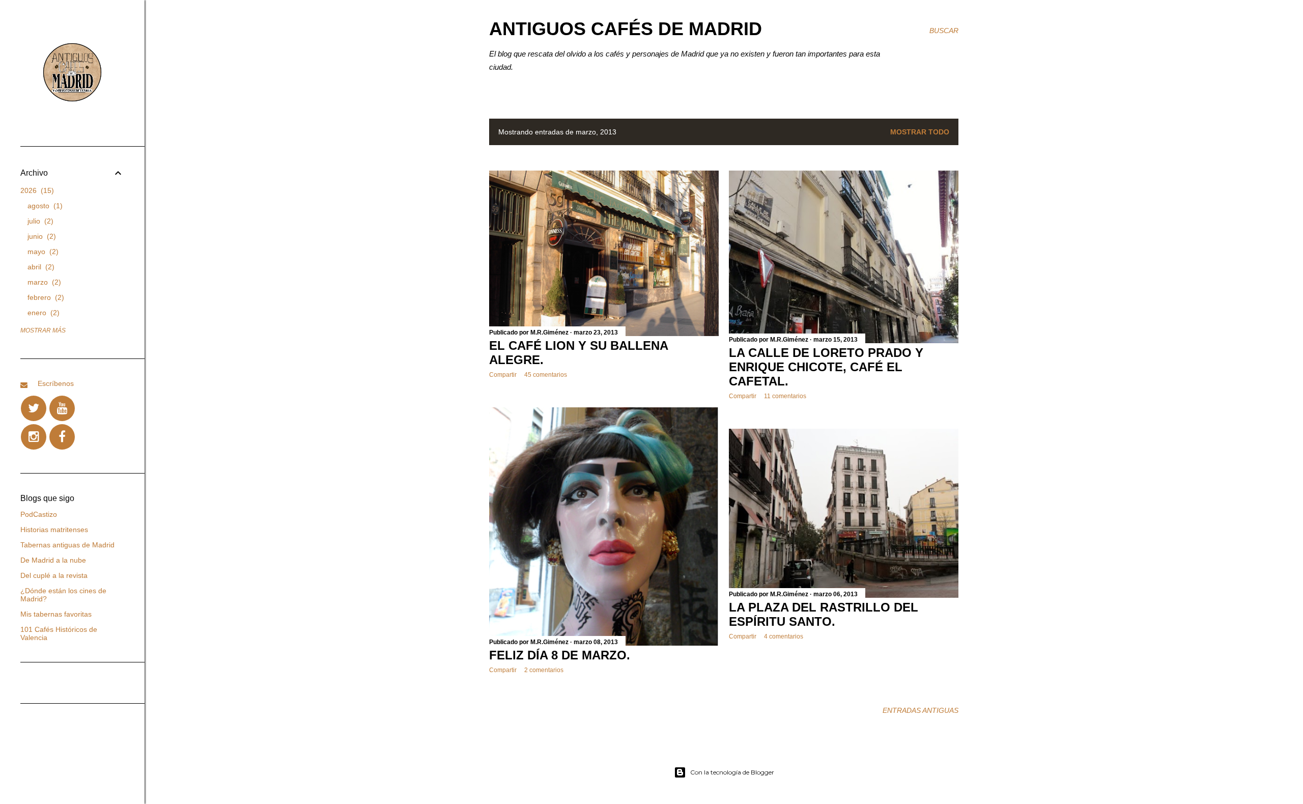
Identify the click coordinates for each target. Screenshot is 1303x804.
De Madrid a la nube (53, 560)
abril (39, 267)
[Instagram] (33, 437)
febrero (44, 297)
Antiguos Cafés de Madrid (625, 28)
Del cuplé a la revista (54, 575)
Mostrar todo (919, 132)
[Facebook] (62, 437)
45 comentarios (545, 374)
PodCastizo (38, 514)
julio (39, 221)
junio (40, 236)
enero (42, 313)
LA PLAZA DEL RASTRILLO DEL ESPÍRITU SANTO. (823, 614)
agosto (43, 206)
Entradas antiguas (920, 710)
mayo (41, 251)
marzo (43, 282)
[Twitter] (33, 408)
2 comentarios (543, 670)
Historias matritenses (54, 529)
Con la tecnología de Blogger (732, 772)
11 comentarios (785, 396)
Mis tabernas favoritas (56, 614)
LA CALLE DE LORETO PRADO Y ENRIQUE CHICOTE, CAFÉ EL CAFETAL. (826, 367)
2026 (35, 190)
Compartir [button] (503, 374)
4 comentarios (783, 636)
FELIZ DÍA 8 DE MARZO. (559, 655)
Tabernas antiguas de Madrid (67, 545)
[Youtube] (62, 408)
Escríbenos (56, 383)
